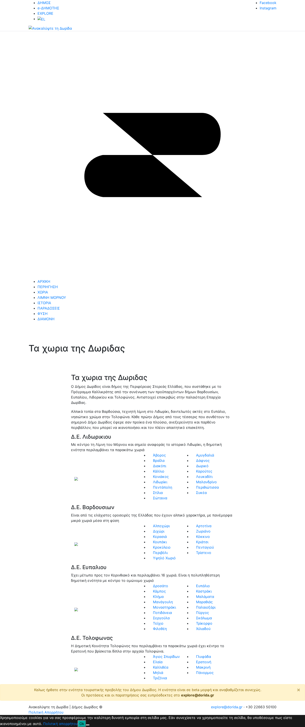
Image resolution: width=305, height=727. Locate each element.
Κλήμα (158, 596)
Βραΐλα (159, 460)
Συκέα (201, 492)
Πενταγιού (205, 547)
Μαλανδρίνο (206, 482)
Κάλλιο (158, 471)
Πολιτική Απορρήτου (46, 712)
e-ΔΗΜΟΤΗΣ (48, 8)
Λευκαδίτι (204, 476)
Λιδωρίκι (160, 482)
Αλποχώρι (161, 526)
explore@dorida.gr (197, 695)
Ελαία (158, 662)
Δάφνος (203, 460)
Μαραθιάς (204, 602)
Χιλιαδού (203, 628)
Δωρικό (202, 466)
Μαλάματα (205, 596)
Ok (81, 723)
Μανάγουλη (163, 602)
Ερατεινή (203, 662)
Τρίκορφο (204, 623)
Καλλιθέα (160, 667)
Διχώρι (158, 531)
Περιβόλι (160, 552)
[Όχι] (88, 725)
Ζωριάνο (203, 531)
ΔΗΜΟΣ (44, 2)
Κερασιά (160, 536)
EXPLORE (45, 13)
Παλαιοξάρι (205, 607)
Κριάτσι (202, 542)
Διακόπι (159, 466)
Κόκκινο (203, 536)
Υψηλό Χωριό (164, 558)
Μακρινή (203, 667)
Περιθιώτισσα (207, 487)
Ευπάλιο (203, 586)
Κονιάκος (161, 476)
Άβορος (159, 455)
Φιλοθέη (160, 628)
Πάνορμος (205, 672)
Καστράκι (204, 591)
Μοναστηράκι (164, 607)
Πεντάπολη (162, 487)
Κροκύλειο (162, 547)
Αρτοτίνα (203, 526)
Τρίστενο (203, 552)
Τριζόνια (160, 678)
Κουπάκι (160, 542)
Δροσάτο (160, 586)
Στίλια (158, 492)
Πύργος (202, 612)
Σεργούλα (161, 618)
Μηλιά (158, 672)
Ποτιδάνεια (162, 612)
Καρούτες (204, 471)
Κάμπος (159, 591)
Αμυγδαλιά (205, 455)
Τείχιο (158, 623)
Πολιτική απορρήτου (60, 723)
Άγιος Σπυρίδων (166, 656)
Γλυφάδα (203, 656)
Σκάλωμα (204, 618)
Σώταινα (160, 498)
